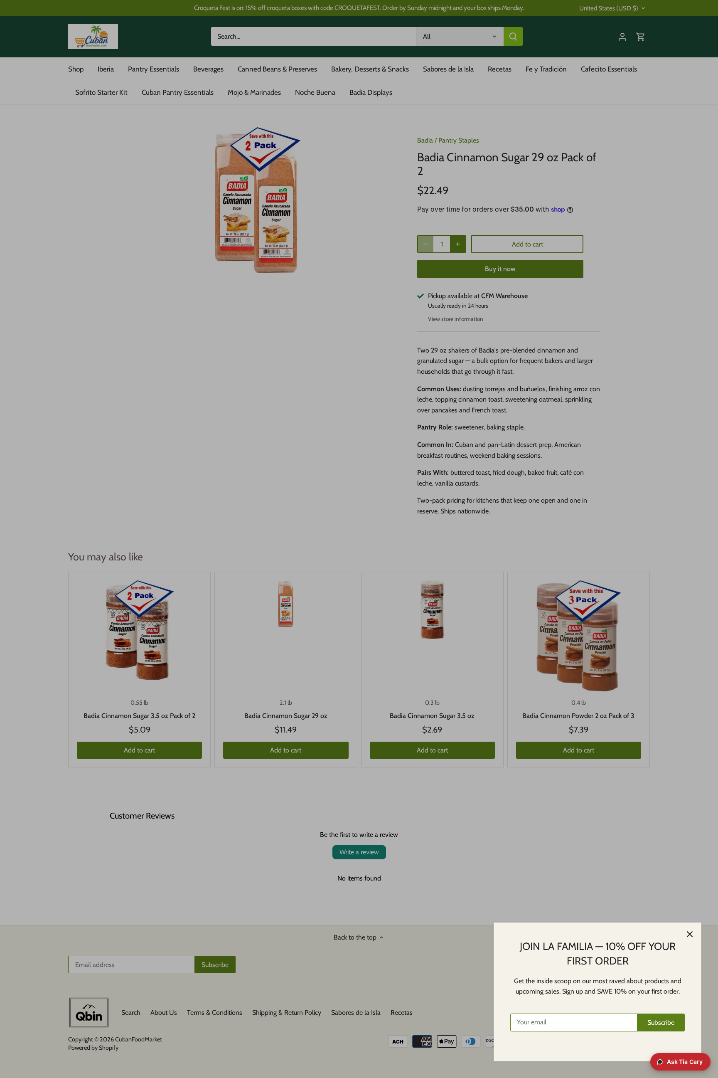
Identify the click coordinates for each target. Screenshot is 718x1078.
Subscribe (660, 1022)
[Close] (690, 934)
